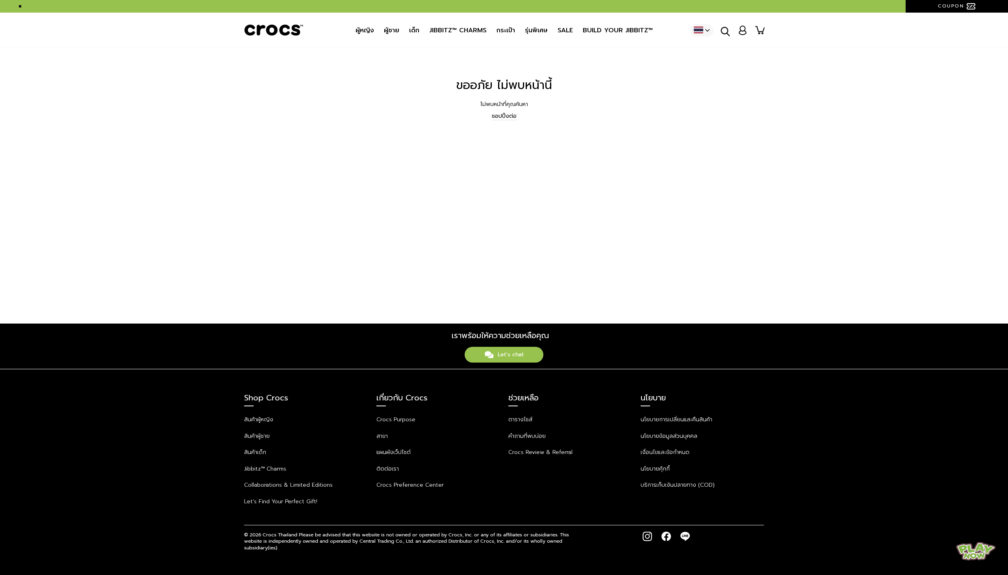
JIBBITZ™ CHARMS (458, 30)
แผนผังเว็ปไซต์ (393, 452)
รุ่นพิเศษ (536, 30)
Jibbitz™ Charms (265, 469)
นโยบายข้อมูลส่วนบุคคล (669, 436)
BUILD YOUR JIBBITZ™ (618, 30)
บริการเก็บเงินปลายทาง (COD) (678, 485)
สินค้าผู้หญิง (258, 419)
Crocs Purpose (395, 419)
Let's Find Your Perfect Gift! (280, 501)
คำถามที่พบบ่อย (527, 436)
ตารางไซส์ (520, 419)
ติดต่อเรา (387, 469)
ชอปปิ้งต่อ (504, 116)
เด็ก (414, 30)
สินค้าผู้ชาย (257, 436)
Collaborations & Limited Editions (288, 485)
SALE (565, 30)
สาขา (382, 436)
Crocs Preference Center (410, 485)
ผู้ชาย (391, 30)
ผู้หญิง (365, 30)
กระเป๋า (506, 30)
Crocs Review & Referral (540, 452)
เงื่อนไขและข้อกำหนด (665, 452)
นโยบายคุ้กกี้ (655, 469)
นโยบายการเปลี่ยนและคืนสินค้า (676, 419)
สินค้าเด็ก (255, 452)
